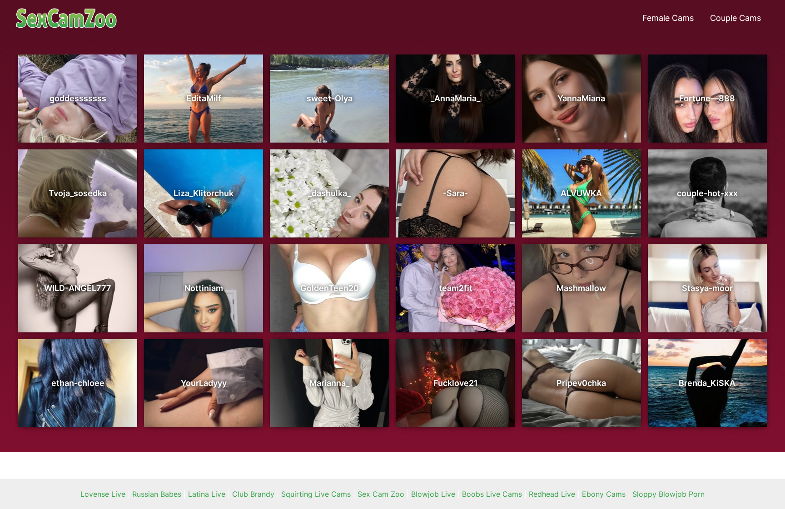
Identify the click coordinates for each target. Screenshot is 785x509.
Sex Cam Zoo (381, 494)
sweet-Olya (330, 98)
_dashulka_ (329, 193)
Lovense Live (102, 494)
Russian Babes (156, 494)
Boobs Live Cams (492, 494)
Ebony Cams (604, 494)
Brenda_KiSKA (707, 383)
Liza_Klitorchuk (204, 193)
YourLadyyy (204, 383)
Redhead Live (552, 494)
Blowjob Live (433, 494)
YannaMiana (581, 98)
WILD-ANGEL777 (77, 288)
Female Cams (668, 18)
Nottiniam (203, 288)
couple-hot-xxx (707, 193)
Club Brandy (253, 494)
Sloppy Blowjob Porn (668, 494)
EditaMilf (203, 98)
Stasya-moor (707, 288)
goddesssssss (78, 98)
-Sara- (455, 193)
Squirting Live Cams (316, 494)
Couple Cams (735, 18)
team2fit (455, 288)
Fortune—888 (707, 98)
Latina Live (206, 494)
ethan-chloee (77, 383)
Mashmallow (581, 288)
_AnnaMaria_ (455, 98)
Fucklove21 (455, 383)
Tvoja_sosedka (78, 193)
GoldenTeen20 (329, 288)
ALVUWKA (581, 193)
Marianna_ (329, 383)
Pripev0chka (581, 383)
